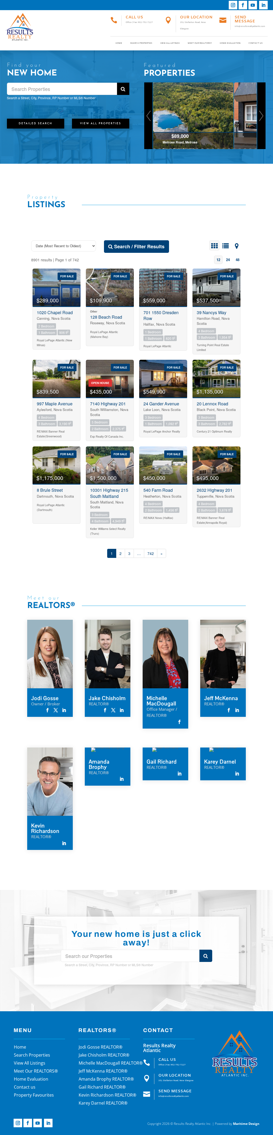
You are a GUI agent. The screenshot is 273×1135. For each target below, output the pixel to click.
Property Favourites (34, 1095)
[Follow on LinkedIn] (263, 5)
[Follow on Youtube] (252, 5)
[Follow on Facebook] (243, 5)
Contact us (255, 43)
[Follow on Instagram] (233, 5)
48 (237, 259)
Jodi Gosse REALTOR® (100, 1047)
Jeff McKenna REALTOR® (103, 1071)
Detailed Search (35, 123)
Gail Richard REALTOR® (102, 1087)
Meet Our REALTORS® (200, 43)
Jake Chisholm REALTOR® (104, 1055)
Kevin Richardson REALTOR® (107, 1095)
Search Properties (141, 43)
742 (150, 553)
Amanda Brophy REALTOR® (106, 1079)
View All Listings (170, 43)
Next (261, 115)
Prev (148, 115)
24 (228, 259)
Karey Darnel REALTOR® (103, 1103)
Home (118, 43)
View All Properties (100, 123)
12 (218, 259)
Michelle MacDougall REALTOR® (111, 1063)
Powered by (237, 1123)
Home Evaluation (230, 43)
